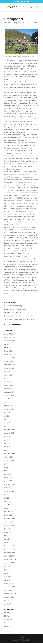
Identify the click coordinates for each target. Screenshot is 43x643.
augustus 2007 (9, 597)
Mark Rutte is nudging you (13, 312)
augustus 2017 (9, 368)
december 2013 (9, 402)
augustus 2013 (9, 409)
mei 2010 (7, 501)
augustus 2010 (9, 491)
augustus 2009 (9, 525)
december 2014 (9, 389)
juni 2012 (7, 440)
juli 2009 (7, 529)
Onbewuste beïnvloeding (13, 306)
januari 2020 (8, 334)
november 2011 (9, 454)
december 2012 (9, 426)
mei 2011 (7, 471)
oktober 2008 (9, 556)
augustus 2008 (9, 563)
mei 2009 (7, 536)
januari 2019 (8, 351)
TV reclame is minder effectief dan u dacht (19, 319)
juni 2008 (7, 570)
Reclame (7, 626)
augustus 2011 (9, 460)
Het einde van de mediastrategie (15, 309)
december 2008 (9, 549)
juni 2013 (7, 416)
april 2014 (7, 399)
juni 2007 (7, 604)
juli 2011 (6, 464)
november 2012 (9, 430)
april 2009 (7, 539)
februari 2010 (8, 512)
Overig (28, 23)
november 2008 (10, 553)
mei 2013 (7, 419)
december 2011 (9, 450)
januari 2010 (8, 515)
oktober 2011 (8, 457)
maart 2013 (8, 423)
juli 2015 (7, 378)
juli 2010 (7, 495)
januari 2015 (8, 385)
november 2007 (9, 587)
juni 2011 (7, 467)
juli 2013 (7, 413)
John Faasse (12, 23)
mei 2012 (7, 443)
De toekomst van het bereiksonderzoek (18, 316)
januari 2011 (8, 481)
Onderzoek (8, 619)
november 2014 (9, 392)
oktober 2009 (9, 522)
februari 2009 (9, 546)
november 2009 (10, 518)
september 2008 (10, 559)
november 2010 (9, 484)
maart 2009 (8, 542)
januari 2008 (8, 583)
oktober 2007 (9, 590)
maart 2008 (8, 580)
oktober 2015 (8, 375)
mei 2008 (7, 573)
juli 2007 (7, 600)
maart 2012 (8, 447)
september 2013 (9, 406)
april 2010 (7, 505)
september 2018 (9, 361)
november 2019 (9, 341)
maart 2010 (8, 508)
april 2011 (7, 474)
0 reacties (35, 23)
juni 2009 (7, 532)
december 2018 (9, 354)
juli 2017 (7, 372)
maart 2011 (8, 477)
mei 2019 (7, 344)
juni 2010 (7, 498)
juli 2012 (7, 436)
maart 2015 (8, 382)
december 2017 (9, 365)
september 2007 (10, 594)
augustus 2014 (9, 395)
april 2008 (7, 577)
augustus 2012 (9, 433)
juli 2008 (7, 566)
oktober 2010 (8, 488)
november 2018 (9, 358)
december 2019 (9, 337)
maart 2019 (8, 348)
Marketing (7, 613)
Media (6, 616)
